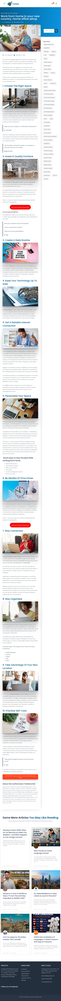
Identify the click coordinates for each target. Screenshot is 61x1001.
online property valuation (50, 136)
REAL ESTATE (47, 161)
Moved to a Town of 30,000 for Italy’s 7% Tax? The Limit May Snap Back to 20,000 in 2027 (15, 895)
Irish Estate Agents (48, 94)
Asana (7, 660)
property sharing (48, 150)
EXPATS (46, 72)
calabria (54, 51)
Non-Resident (47, 133)
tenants (46, 179)
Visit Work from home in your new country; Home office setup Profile (20, 776)
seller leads (47, 171)
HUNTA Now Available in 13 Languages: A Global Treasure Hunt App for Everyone (46, 939)
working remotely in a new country (19, 694)
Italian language (48, 115)
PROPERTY (47, 143)
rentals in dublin (48, 168)
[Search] (56, 31)
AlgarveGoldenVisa (48, 44)
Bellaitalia (46, 51)
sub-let (55, 175)
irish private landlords (49, 97)
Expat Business (25, 973)
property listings (48, 147)
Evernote (8, 654)
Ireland (45, 87)
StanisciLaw (47, 175)
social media (26, 562)
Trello (7, 658)
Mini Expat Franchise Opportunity (20, 207)
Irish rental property (49, 111)
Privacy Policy (24, 975)
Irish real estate (48, 108)
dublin (45, 58)
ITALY (45, 118)
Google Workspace (11, 652)
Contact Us (24, 969)
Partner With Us (25, 971)
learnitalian (47, 126)
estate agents (47, 69)
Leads (51, 118)
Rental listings (47, 164)
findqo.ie (46, 76)
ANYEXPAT (46, 48)
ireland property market (49, 90)
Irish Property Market (49, 104)
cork (45, 55)
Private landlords (48, 140)
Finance (53, 72)
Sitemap (23, 980)
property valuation (48, 154)
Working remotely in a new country (12, 556)
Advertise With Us (26, 978)
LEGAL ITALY (47, 129)
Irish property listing (49, 101)
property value (47, 157)
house (45, 83)
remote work (14, 59)
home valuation (48, 80)
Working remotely (7, 310)
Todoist (8, 656)
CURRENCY (52, 55)
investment (53, 83)
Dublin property (48, 62)
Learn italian (47, 122)
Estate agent (47, 65)
